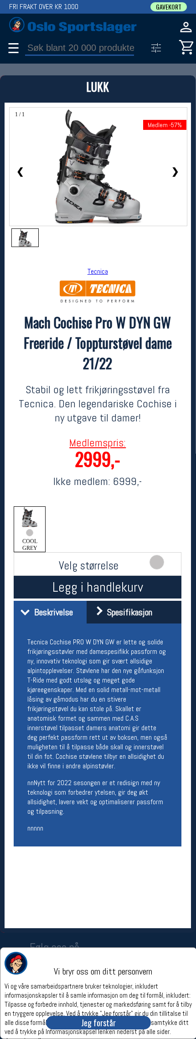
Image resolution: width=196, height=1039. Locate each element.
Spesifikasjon (127, 612)
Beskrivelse (51, 612)
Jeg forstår (98, 1023)
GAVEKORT (168, 6)
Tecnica (98, 271)
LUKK (97, 86)
